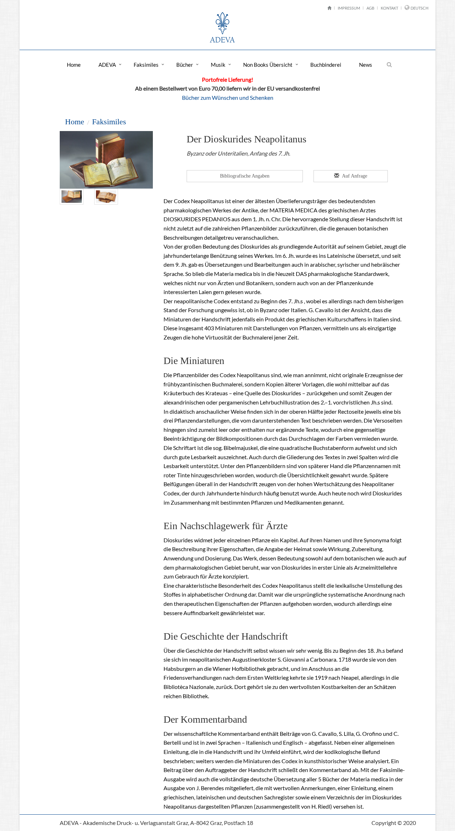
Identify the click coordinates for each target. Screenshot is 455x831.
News (365, 64)
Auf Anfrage (354, 176)
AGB (370, 8)
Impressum (349, 8)
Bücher (184, 64)
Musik (218, 64)
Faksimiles (146, 64)
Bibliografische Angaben (244, 176)
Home (74, 64)
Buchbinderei (325, 64)
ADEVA (107, 64)
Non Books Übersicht (268, 64)
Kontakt (389, 8)
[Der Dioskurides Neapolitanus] (72, 195)
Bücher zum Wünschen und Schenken (227, 97)
